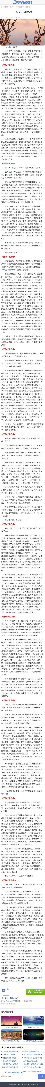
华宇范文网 (20, 1084)
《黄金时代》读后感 (9, 1061)
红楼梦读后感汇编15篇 (31, 1051)
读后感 (27, 7)
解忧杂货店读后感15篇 (10, 1067)
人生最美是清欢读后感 (10, 1051)
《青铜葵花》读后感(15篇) (32, 1058)
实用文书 (19, 7)
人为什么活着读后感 (30, 1061)
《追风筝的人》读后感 (10, 1064)
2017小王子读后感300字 (35, 1071)
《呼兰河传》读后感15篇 (32, 1067)
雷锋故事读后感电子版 (15, 1072)
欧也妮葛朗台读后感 (9, 1058)
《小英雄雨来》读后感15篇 (32, 1055)
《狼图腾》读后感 (8, 1055)
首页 (11, 7)
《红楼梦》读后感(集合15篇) (33, 1064)
